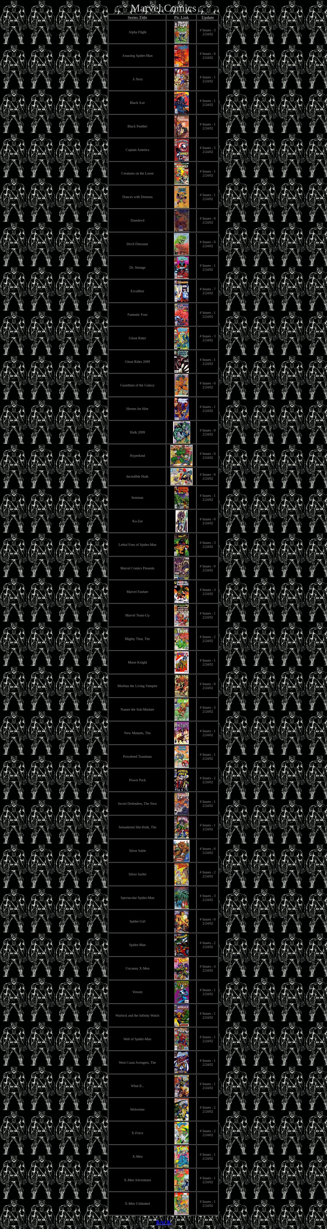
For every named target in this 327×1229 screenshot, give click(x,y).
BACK (163, 1222)
